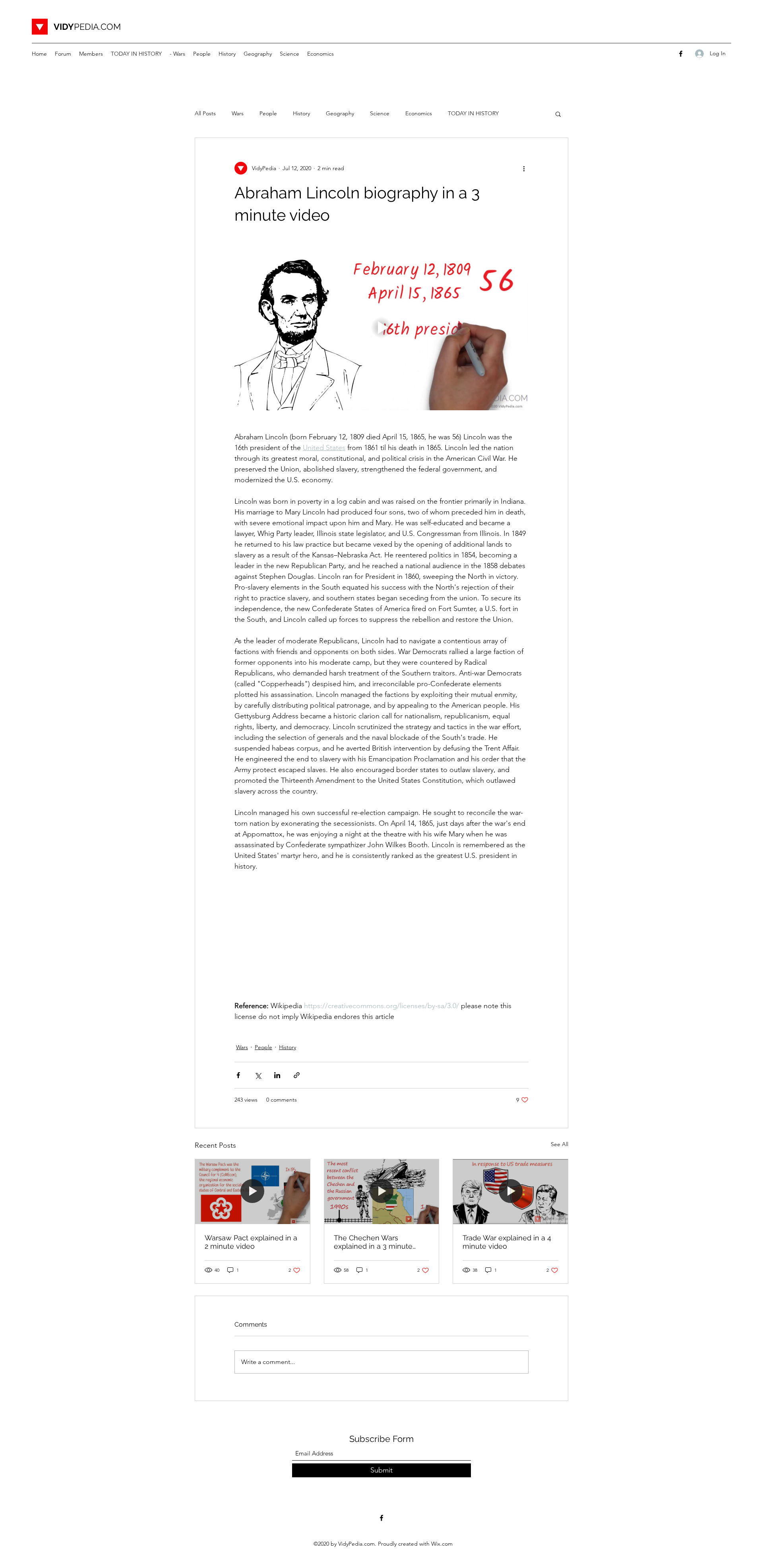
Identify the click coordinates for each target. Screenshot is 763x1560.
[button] (558, 114)
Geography (340, 113)
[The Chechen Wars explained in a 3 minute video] (381, 1191)
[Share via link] (296, 1075)
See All (559, 1144)
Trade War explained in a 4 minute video (507, 1242)
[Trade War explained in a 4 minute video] (510, 1191)
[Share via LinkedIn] (277, 1075)
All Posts (205, 113)
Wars (238, 113)
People (268, 113)
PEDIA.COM (87, 26)
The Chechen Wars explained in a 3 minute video (373, 1242)
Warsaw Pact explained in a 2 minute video (251, 1242)
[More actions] (524, 168)
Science (379, 113)
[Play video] (381, 327)
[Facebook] (681, 54)
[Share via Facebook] (238, 1075)
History (301, 113)
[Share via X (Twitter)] (257, 1075)
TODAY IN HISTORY (473, 113)
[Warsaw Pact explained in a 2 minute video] (252, 1191)
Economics (418, 113)
